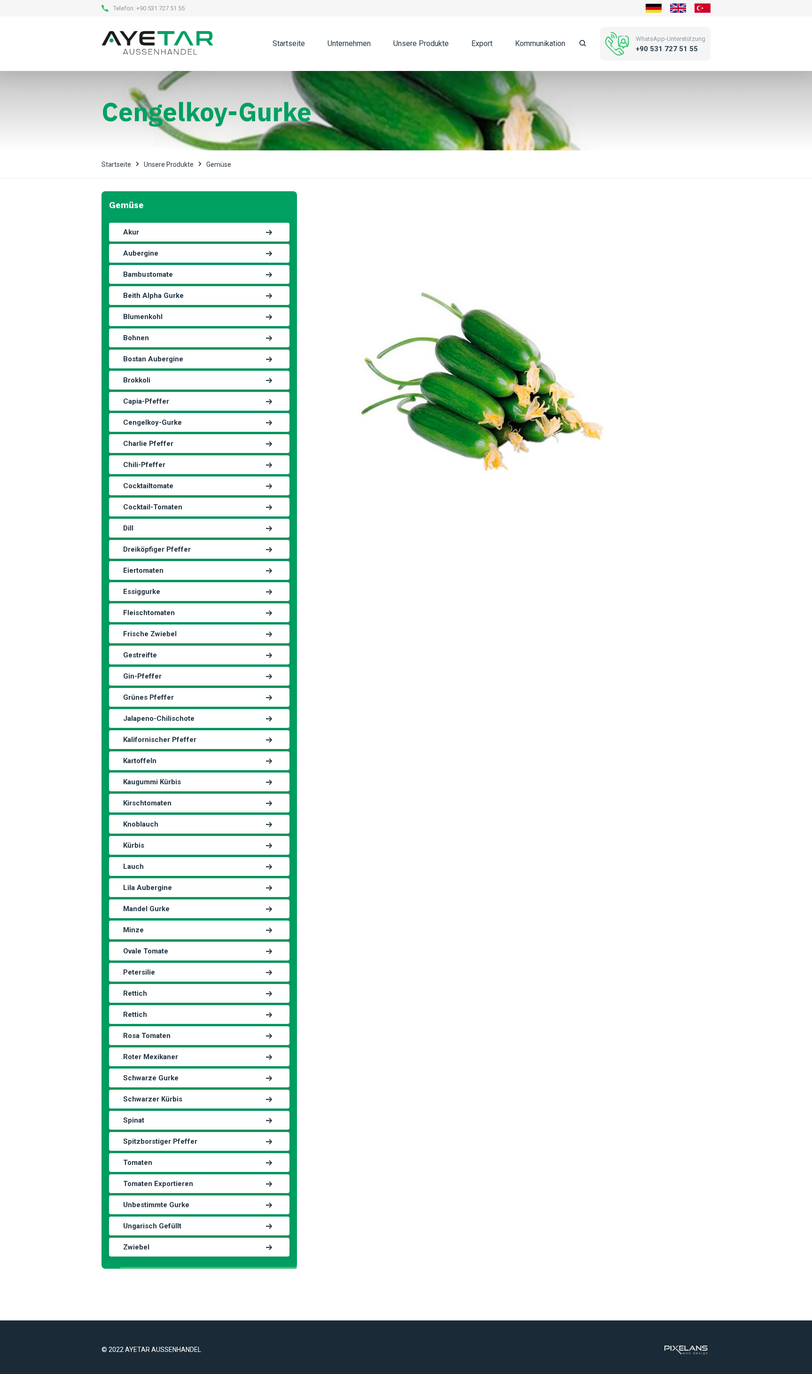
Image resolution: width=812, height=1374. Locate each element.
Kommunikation (540, 43)
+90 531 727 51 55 (160, 8)
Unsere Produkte (421, 43)
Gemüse (218, 164)
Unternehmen (349, 43)
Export (481, 43)
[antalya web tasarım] (685, 1349)
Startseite (289, 43)
